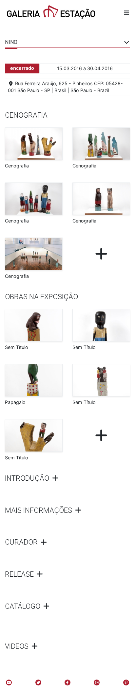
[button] (126, 12)
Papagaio (15, 402)
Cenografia (17, 165)
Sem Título (16, 347)
